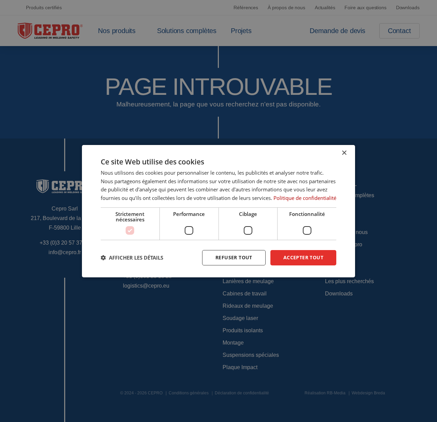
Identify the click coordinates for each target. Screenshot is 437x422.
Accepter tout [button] (303, 257)
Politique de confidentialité (304, 197)
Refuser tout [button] (233, 257)
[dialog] (218, 211)
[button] (132, 257)
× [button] (344, 152)
